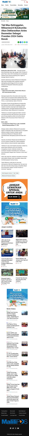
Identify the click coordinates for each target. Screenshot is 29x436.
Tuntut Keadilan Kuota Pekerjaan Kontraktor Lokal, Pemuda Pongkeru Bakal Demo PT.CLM (7, 262)
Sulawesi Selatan (22, 413)
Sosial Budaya (22, 415)
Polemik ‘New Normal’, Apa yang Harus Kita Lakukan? (21, 279)
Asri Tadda (16, 173)
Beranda (3, 20)
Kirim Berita (12, 413)
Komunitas (20, 5)
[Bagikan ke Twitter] (23, 42)
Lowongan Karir (13, 415)
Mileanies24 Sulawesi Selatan (8, 175)
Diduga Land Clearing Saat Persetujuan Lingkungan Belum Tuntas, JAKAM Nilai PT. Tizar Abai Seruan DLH (13, 315)
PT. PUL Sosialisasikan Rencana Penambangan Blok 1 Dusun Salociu (13, 355)
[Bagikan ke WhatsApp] (25, 42)
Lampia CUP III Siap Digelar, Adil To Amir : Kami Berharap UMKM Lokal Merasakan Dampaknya (12, 375)
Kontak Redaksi (4, 415)
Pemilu (6, 5)
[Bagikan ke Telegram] (27, 42)
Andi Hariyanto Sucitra (7, 173)
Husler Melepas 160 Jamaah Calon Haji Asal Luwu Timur (22, 260)
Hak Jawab (12, 411)
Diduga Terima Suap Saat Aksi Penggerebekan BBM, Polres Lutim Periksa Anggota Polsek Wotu (13, 387)
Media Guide (4, 413)
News (2, 5)
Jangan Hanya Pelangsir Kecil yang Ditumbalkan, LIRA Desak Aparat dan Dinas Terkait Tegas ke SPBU (13, 399)
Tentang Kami (4, 411)
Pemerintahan (13, 5)
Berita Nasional (22, 411)
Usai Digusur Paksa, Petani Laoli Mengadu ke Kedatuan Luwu (13, 325)
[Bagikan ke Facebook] (20, 42)
